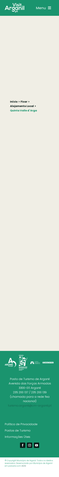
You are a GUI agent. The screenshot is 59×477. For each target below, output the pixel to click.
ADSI (24, 466)
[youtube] (36, 445)
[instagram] (29, 445)
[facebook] (22, 445)
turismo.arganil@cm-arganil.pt (30, 405)
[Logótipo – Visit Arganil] (14, 4)
